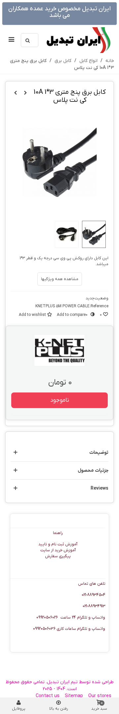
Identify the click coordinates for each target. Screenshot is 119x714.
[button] (59, 452)
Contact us (48, 696)
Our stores (99, 696)
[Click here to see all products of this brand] (59, 350)
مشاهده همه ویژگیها (59, 279)
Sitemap (74, 696)
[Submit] (27, 40)
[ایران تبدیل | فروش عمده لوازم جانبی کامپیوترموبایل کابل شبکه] (78, 40)
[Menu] (11, 40)
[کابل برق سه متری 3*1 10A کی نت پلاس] (25, 93)
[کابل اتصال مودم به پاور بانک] (15, 93)
